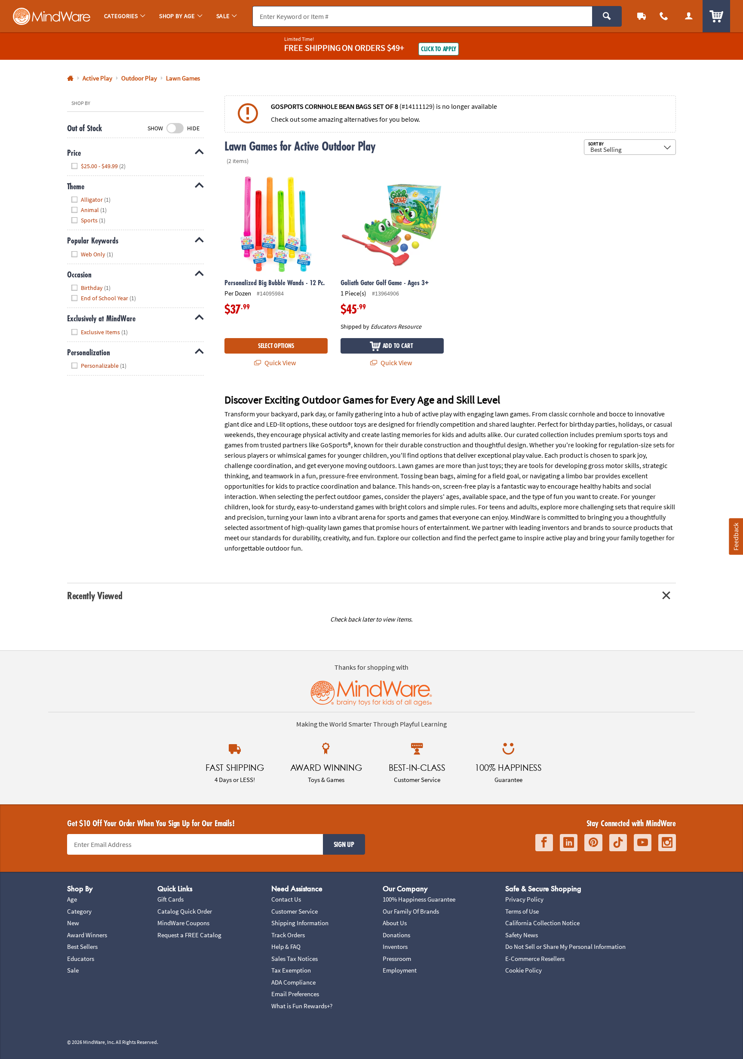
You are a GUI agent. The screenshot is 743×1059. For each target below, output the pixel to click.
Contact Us (286, 899)
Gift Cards (170, 899)
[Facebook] (544, 843)
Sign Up (344, 844)
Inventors (395, 946)
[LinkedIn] (568, 843)
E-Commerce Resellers (535, 958)
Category (79, 911)
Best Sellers (82, 946)
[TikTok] (618, 843)
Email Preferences (295, 994)
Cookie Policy (523, 970)
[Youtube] (642, 843)
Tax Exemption (291, 970)
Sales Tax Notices (294, 958)
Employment (400, 970)
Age (72, 899)
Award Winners (87, 935)
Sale (73, 970)
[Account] (689, 16)
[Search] (607, 16)
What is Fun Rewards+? (301, 1006)
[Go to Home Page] (70, 78)
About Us (395, 923)
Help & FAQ (286, 946)
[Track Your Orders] (641, 16)
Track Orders (288, 935)
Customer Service (294, 911)
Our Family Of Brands (411, 911)
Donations (396, 935)
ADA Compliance (293, 982)
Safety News (521, 935)
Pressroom (397, 958)
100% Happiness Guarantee (419, 899)
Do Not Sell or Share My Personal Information (565, 946)
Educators (80, 958)
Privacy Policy (524, 899)
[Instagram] (667, 843)
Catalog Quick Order (184, 911)
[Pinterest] (593, 843)
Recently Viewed (94, 595)
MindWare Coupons (183, 923)
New (73, 923)
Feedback (735, 537)
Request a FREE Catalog (189, 935)
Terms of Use (522, 911)
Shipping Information (300, 923)
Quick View (279, 362)
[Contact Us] (664, 16)
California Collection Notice (542, 923)
